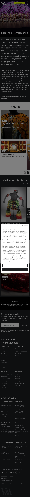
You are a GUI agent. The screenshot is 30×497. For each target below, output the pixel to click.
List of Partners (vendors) (7, 260)
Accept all (15, 269)
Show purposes (14, 265)
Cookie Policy (23, 251)
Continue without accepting (22, 225)
